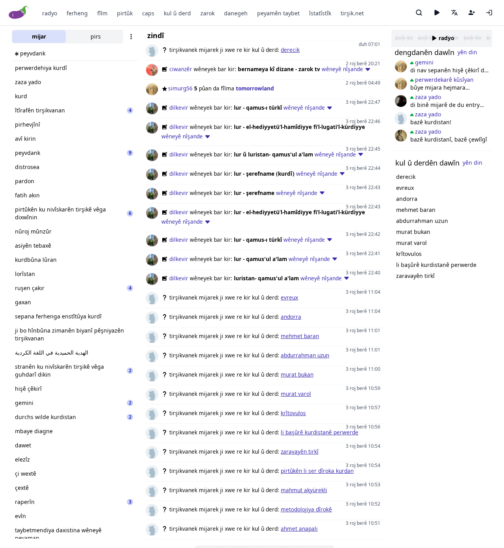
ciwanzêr (180, 69)
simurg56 (180, 88)
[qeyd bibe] (472, 13)
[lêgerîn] (419, 13)
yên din (467, 52)
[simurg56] (401, 66)
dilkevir (178, 107)
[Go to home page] (19, 13)
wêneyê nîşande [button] (342, 69)
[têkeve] (489, 13)
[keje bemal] (401, 118)
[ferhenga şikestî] (401, 101)
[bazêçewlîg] (401, 135)
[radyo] (436, 12)
